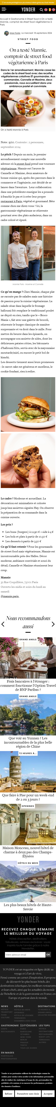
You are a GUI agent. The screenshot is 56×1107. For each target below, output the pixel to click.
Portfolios (7, 1056)
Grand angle (45, 1012)
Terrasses (44, 1039)
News (4, 1006)
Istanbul (25, 1034)
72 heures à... (44, 1009)
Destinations (46, 1006)
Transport (7, 1012)
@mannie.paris (10, 596)
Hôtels (4, 1009)
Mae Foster (15, 33)
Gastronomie (17, 18)
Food (4, 1015)
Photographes (9, 1059)
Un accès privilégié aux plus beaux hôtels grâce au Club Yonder (28, 2)
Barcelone (26, 1031)
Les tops (44, 1025)
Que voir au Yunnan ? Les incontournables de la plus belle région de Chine (28, 742)
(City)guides (28, 1025)
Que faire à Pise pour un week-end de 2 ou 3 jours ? (28, 797)
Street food (33, 18)
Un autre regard (47, 1015)
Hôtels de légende (23, 1015)
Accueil (4, 18)
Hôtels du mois (22, 1009)
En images (7, 1052)
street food (23, 164)
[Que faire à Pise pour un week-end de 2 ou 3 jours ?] (28, 791)
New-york (25, 1037)
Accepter (48, 1093)
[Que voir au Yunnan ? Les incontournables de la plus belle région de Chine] (28, 734)
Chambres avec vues (25, 1021)
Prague (24, 1042)
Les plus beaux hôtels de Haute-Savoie (28, 906)
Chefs (4, 1029)
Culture (5, 1017)
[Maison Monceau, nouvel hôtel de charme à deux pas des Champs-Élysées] (28, 844)
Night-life (44, 1037)
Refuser (8, 1093)
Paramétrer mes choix (28, 1093)
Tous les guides (28, 1048)
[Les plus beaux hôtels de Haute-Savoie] (28, 901)
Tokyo (23, 1045)
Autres (42, 1042)
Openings (19, 1012)
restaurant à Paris (11, 201)
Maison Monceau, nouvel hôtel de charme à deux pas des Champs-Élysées (28, 852)
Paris (23, 1029)
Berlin (23, 1039)
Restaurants (8, 1031)
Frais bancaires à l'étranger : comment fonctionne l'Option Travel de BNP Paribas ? (28, 685)
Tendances (20, 1018)
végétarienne (8, 168)
